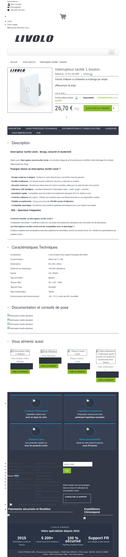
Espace (13, 475)
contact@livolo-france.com (30, 504)
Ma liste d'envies (18, 9)
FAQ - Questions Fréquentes (47, 482)
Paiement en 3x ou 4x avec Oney (21, 485)
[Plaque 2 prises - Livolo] (77, 352)
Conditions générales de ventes (20, 472)
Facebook (51, 504)
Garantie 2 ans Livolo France (19, 478)
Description (14, 128)
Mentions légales (14, 482)
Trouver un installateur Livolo (19, 488)
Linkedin (65, 504)
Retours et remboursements (46, 500)
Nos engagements (15, 469)
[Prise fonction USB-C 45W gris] (20, 352)
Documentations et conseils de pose (81, 128)
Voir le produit (20, 371)
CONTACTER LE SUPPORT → (76, 498)
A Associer (110, 128)
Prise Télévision (48, 356)
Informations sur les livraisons (47, 497)
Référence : (60, 73)
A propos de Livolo (15, 463)
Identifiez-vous (23, 27)
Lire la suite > (60, 93)
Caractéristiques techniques (41, 128)
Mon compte (16, 4)
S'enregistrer (15, 7)
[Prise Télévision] (49, 351)
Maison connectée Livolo (45, 463)
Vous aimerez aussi (22, 132)
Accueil (13, 61)
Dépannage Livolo (43, 478)
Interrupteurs (29, 61)
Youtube (74, 504)
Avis (39, 132)
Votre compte (12, 25)
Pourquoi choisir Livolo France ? (20, 466)
